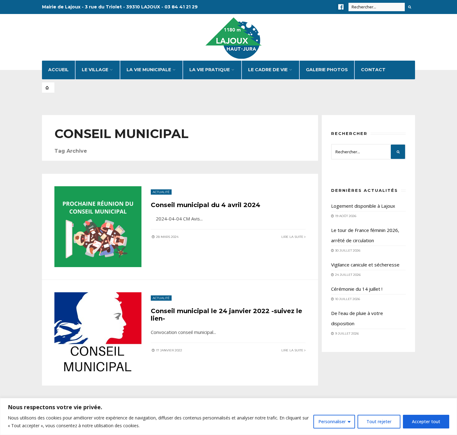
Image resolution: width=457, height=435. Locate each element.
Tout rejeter (379, 421)
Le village (95, 69)
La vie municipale (149, 69)
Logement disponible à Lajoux (363, 206)
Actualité (161, 192)
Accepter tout (426, 421)
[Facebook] (340, 7)
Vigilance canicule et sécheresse (365, 264)
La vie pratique (209, 69)
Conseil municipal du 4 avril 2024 (205, 205)
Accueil (58, 69)
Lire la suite (292, 237)
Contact (373, 69)
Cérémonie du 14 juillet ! (356, 289)
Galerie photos (327, 69)
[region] (228, 416)
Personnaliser (332, 421)
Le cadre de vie (268, 69)
